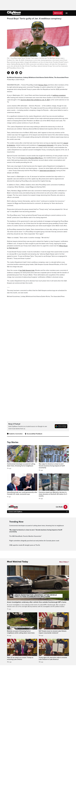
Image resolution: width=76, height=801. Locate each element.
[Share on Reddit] (16, 72)
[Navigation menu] (67, 13)
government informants (45, 145)
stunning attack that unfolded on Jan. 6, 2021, (35, 100)
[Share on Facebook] (12, 72)
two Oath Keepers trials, (27, 270)
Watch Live (58, 13)
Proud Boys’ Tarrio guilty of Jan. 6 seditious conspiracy (34, 18)
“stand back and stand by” (47, 171)
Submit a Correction (16, 434)
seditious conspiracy (59, 95)
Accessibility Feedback (34, 434)
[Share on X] (8, 72)
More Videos (63, 562)
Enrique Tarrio (43, 85)
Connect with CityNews (15, 511)
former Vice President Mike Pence (32, 158)
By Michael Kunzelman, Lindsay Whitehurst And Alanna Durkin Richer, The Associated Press (38, 77)
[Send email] (20, 72)
